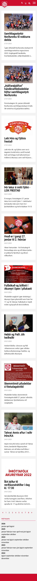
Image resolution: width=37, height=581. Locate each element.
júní (24, 532)
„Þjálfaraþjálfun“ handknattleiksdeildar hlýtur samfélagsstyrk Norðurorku (16, 90)
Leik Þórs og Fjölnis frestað (15, 140)
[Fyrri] (2, 512)
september (5, 534)
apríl (8, 526)
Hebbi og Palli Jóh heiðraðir (14, 336)
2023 (3, 545)
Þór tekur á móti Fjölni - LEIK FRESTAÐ (17, 189)
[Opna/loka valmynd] (34, 3)
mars (14, 532)
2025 (3, 529)
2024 (3, 537)
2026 (3, 524)
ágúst (12, 526)
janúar (3, 526)
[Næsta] (31, 512)
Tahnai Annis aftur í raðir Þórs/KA (18, 434)
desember (5, 558)
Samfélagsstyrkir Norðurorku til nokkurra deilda (17, 37)
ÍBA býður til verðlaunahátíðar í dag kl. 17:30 (17, 485)
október (13, 534)
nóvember (5, 542)
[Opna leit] (29, 3)
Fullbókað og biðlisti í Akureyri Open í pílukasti (18, 287)
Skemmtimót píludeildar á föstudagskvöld (17, 385)
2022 (3, 553)
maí (21, 532)
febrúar (9, 532)
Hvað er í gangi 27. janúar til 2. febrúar (15, 238)
